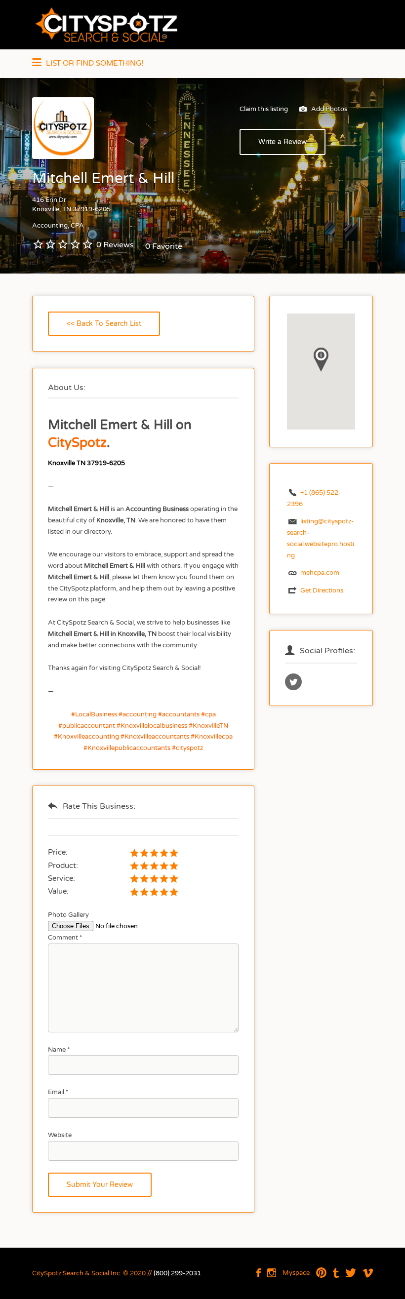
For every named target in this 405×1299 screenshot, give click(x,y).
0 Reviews (115, 245)
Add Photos (328, 109)
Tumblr (336, 1273)
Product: (63, 865)
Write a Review (282, 142)
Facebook (258, 1273)
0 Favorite (163, 246)
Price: (58, 852)
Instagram (271, 1273)
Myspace (296, 1273)
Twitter (350, 1273)
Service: (61, 878)
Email (58, 1092)
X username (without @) (293, 681)
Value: (58, 891)
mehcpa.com (319, 573)
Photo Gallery (68, 915)
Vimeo (368, 1273)
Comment (65, 938)
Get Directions (321, 590)
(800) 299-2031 (177, 1273)
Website (60, 1135)
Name (59, 1050)
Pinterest (321, 1273)
